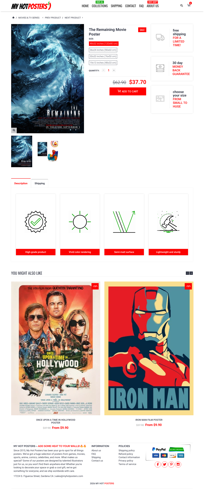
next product (73, 18)
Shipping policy (127, 450)
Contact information (129, 457)
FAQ (141, 5)
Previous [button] (187, 273)
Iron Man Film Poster (148, 419)
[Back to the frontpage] (13, 18)
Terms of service (127, 464)
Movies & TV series (28, 18)
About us (96, 450)
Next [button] (191, 273)
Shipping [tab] (40, 183)
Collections (100, 4)
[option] (21, 151)
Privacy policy (126, 460)
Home (85, 5)
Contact (130, 5)
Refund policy (126, 454)
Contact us (97, 460)
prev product (53, 18)
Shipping (116, 5)
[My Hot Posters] (31, 6)
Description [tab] (20, 183)
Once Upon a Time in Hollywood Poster (55, 421)
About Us (153, 4)
